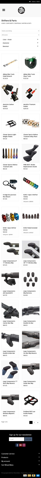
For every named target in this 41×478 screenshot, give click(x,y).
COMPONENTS (10, 23)
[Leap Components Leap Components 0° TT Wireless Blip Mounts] (10, 249)
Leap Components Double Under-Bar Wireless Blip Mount (9, 352)
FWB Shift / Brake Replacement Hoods (30, 166)
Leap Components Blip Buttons (29, 292)
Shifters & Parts (26, 23)
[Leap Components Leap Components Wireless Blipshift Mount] (10, 400)
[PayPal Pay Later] (33, 475)
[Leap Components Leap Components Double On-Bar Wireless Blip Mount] (31, 309)
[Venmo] (38, 475)
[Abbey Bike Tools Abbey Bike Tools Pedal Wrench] (10, 63)
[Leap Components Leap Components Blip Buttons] (31, 279)
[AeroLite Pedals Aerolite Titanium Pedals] (31, 93)
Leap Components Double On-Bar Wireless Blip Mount (30, 322)
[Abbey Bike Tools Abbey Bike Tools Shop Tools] (31, 63)
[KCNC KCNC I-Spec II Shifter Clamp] (31, 183)
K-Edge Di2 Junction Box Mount (9, 196)
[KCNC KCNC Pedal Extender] (31, 216)
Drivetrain (17, 23)
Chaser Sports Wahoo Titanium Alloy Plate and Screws (30, 135)
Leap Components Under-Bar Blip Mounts (29, 382)
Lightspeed (31, 473)
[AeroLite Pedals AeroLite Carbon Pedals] (10, 93)
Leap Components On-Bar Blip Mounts (30, 352)
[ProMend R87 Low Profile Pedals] (31, 400)
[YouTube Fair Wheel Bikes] (20, 445)
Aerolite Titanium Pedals (29, 105)
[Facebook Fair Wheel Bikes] (17, 445)
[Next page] (37, 422)
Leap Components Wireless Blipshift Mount (9, 412)
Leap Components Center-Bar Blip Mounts (9, 322)
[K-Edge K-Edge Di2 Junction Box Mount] (10, 183)
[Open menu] (3, 10)
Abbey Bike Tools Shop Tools (29, 75)
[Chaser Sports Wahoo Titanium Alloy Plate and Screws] (31, 123)
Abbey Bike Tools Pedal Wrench (8, 75)
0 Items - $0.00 (35, 2)
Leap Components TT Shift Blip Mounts (10, 382)
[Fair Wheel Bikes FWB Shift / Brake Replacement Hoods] (31, 153)
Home (3, 23)
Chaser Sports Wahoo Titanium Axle (10, 166)
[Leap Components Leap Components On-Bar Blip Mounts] (31, 339)
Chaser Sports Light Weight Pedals (9, 135)
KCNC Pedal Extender (30, 228)
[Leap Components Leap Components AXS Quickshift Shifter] (10, 279)
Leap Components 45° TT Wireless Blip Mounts (30, 262)
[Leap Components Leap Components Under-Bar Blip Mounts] (31, 370)
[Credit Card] (25, 475)
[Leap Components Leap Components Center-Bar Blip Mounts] (10, 309)
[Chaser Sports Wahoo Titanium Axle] (10, 153)
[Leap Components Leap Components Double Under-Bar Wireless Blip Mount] (10, 339)
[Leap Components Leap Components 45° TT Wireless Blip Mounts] (31, 249)
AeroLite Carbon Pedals (8, 105)
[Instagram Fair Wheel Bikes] (23, 445)
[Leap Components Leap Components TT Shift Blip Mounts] (10, 370)
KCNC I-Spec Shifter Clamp (9, 229)
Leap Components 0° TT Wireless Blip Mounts (10, 262)
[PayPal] (29, 475)
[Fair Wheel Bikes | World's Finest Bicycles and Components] (24, 10)
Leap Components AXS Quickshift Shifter (9, 292)
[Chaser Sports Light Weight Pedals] (10, 123)
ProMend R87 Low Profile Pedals (29, 412)
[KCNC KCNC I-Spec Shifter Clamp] (10, 216)
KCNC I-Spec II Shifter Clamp (30, 196)
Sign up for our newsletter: (20, 435)
